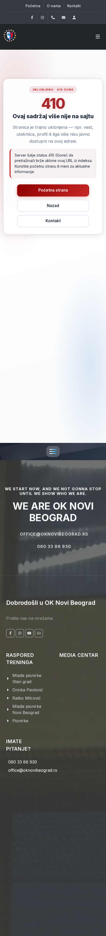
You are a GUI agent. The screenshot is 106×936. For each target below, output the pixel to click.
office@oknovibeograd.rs (54, 534)
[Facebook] (32, 17)
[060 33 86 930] (53, 17)
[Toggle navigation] (53, 451)
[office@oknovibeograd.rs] (63, 17)
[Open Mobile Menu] (98, 37)
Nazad (53, 205)
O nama (54, 6)
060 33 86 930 (54, 546)
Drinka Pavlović (27, 689)
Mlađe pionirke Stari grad (26, 678)
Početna (32, 6)
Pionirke (20, 720)
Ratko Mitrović (26, 698)
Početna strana (53, 190)
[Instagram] (42, 17)
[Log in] (74, 17)
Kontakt (74, 6)
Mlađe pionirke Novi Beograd (26, 709)
